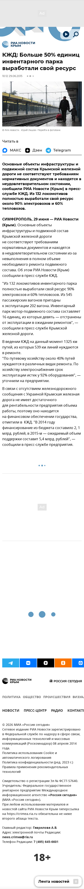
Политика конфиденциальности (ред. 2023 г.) (37, 762)
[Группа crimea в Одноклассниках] (63, 662)
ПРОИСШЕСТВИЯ (56, 697)
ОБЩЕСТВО (32, 697)
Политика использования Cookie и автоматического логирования (29, 756)
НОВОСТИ (10, 711)
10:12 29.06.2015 (12, 76)
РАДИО (57, 711)
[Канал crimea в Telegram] (10, 662)
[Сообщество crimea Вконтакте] (28, 662)
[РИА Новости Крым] (18, 44)
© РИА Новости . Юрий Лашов (19, 130)
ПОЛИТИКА (11, 697)
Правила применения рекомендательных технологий (35, 770)
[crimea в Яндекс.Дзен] (45, 662)
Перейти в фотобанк (49, 130)
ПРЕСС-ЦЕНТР (35, 711)
